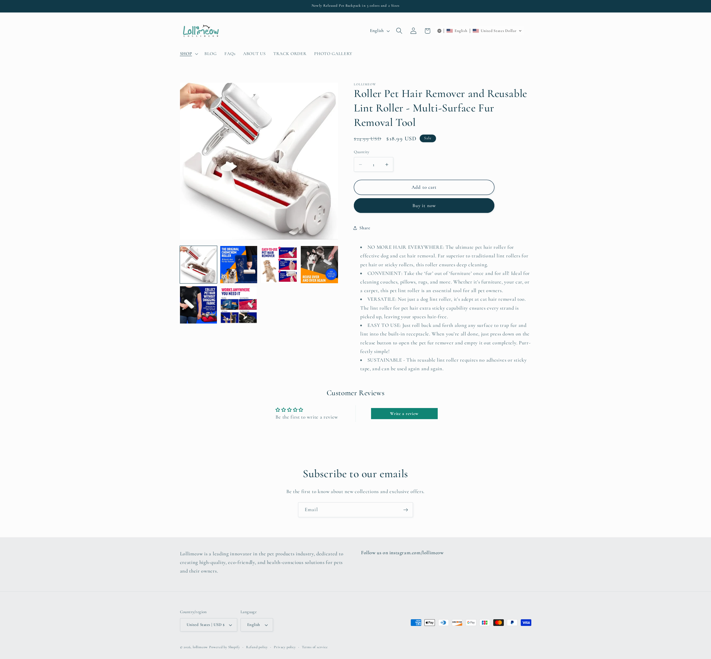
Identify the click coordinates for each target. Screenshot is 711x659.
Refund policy (257, 647)
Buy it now (424, 205)
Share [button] (364, 228)
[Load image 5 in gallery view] (198, 305)
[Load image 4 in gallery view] (319, 264)
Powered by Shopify (224, 647)
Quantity (361, 152)
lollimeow (200, 647)
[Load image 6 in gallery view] (238, 305)
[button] (188, 53)
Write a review (404, 413)
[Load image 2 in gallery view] (238, 264)
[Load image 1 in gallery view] (198, 264)
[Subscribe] (406, 509)
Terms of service (315, 647)
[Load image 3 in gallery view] (279, 264)
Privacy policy (285, 647)
